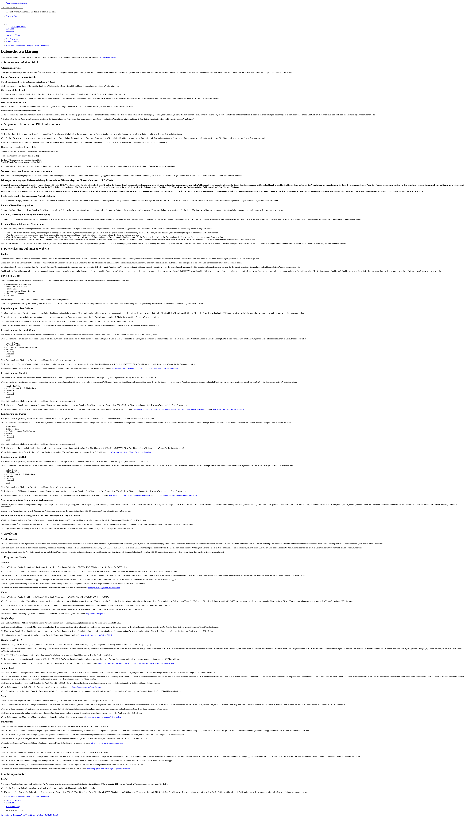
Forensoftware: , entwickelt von (29, 815)
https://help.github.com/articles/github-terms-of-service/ (130, 495)
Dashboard (10, 31)
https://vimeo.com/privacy (96, 613)
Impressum (10, 803)
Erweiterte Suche (12, 16)
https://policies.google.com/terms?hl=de (149, 409)
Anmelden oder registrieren (16, 3)
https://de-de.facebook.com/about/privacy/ (128, 368)
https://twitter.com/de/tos (117, 452)
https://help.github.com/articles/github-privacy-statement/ (176, 495)
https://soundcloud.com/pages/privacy (86, 687)
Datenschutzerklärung (14, 800)
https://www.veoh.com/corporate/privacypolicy (103, 717)
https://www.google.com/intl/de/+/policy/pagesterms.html (187, 409)
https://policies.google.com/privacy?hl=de (228, 409)
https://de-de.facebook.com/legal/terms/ (163, 368)
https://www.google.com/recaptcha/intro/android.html (153, 663)
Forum (8, 24)
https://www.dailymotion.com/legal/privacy (107, 743)
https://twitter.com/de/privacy (141, 452)
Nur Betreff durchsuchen (18, 12)
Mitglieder (10, 29)
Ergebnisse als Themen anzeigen (43, 12)
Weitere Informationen (108, 57)
